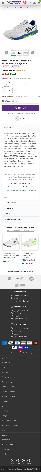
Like (22, 463)
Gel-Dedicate (31, 8)
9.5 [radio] (10, 82)
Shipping (5, 373)
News (17, 463)
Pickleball (5, 450)
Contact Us (6, 363)
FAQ (3, 368)
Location (16, 316)
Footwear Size (8, 78)
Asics (7, 8)
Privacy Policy (7, 382)
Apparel (4, 406)
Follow (28, 463)
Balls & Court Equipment (11, 426)
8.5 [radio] (4, 82)
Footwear (5, 411)
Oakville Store (19, 325)
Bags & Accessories (9, 421)
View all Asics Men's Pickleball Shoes (19, 232)
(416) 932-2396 (19, 311)
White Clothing (7, 440)
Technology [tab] (8, 209)
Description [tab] (8, 126)
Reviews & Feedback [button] (8, 70)
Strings (4, 416)
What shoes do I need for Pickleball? (19, 188)
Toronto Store (19, 307)
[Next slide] (32, 52)
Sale (3, 430)
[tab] (13, 53)
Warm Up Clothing (8, 445)
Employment (6, 377)
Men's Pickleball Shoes (18, 8)
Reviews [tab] (7, 215)
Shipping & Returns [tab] (11, 220)
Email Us (16, 298)
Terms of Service (8, 387)
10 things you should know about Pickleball (20, 192)
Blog (11, 463)
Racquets (5, 402)
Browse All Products (9, 392)
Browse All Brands (8, 397)
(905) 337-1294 (19, 329)
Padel (4, 454)
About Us (5, 358)
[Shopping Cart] (39, 3)
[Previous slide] (6, 52)
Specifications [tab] (9, 204)
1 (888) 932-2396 (19, 296)
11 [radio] (16, 82)
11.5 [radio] (22, 82)
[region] (20, 30)
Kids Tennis (6, 435)
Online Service (19, 292)
